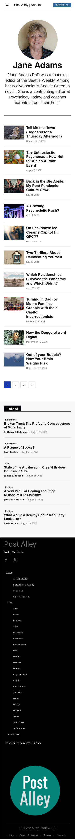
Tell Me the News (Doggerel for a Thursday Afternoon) (44, 132)
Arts (7, 463)
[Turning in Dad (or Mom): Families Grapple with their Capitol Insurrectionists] (14, 304)
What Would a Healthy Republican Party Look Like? (34, 517)
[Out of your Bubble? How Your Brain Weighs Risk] (14, 359)
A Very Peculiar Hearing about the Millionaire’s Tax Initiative (29, 493)
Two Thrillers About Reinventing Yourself (44, 254)
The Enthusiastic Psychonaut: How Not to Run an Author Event (44, 159)
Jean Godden (11, 451)
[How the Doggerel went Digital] (14, 337)
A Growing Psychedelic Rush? (42, 208)
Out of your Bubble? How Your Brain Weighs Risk (43, 359)
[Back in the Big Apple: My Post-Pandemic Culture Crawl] (14, 186)
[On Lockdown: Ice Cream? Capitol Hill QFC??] (14, 233)
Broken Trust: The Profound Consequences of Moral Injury (37, 425)
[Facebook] (6, 560)
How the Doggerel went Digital (46, 334)
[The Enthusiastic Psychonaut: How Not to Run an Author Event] (14, 157)
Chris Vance (11, 523)
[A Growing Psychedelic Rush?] (14, 211)
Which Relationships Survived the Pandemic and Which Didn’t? (46, 279)
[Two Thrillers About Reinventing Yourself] (14, 257)
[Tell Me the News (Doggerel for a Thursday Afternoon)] (14, 133)
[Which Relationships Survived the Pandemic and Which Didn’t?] (14, 279)
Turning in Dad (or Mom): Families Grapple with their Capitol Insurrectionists (41, 308)
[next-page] (32, 384)
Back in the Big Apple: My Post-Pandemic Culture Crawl (45, 185)
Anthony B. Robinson (16, 431)
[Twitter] (15, 560)
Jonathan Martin (14, 499)
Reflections (11, 419)
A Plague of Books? (19, 447)
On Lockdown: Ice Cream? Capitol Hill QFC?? (42, 232)
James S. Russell (13, 475)
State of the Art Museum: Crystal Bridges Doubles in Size (35, 469)
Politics (9, 487)
